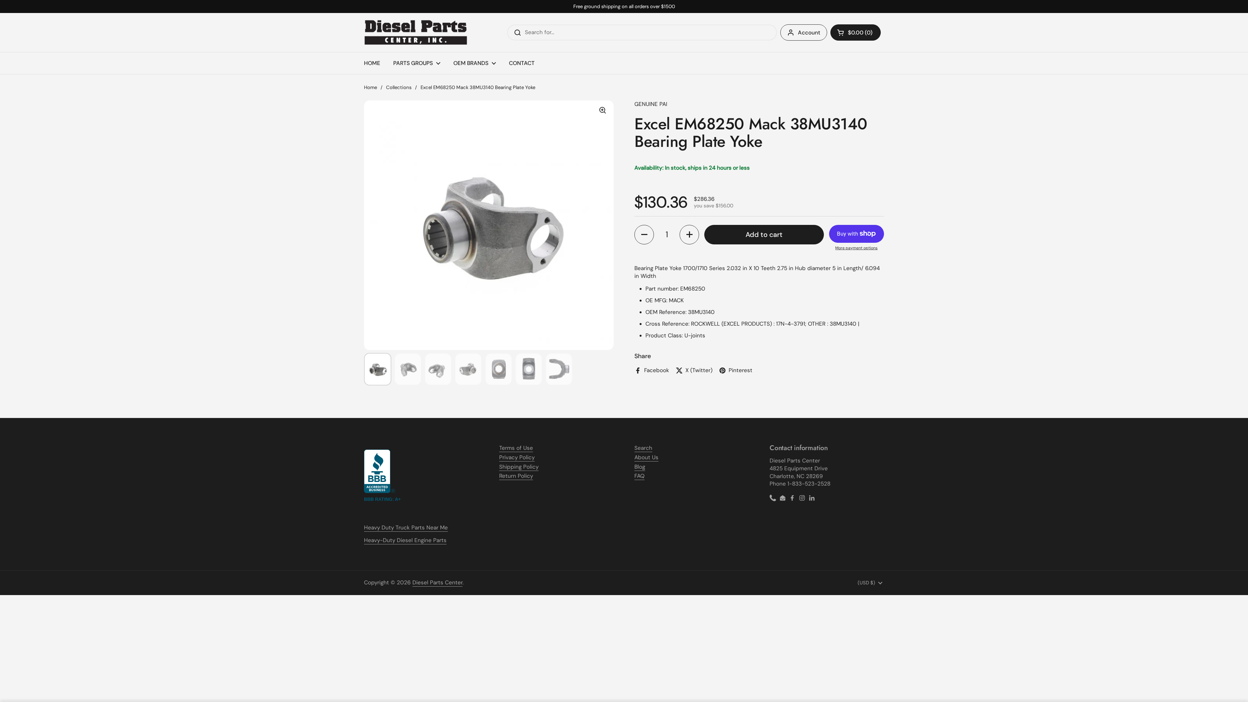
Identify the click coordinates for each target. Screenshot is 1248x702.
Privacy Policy (517, 457)
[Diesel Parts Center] (416, 33)
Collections (398, 87)
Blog (639, 466)
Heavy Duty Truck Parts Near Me (406, 527)
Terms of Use (516, 447)
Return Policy (516, 475)
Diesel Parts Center (437, 582)
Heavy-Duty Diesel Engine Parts (405, 540)
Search (643, 447)
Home (370, 87)
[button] (855, 32)
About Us (646, 457)
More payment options (856, 248)
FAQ (639, 475)
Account (809, 32)
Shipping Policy (519, 466)
